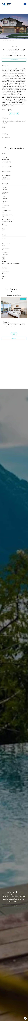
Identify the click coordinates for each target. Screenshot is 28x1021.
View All (14, 338)
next (15, 333)
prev (12, 333)
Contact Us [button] (14, 906)
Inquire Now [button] (14, 59)
